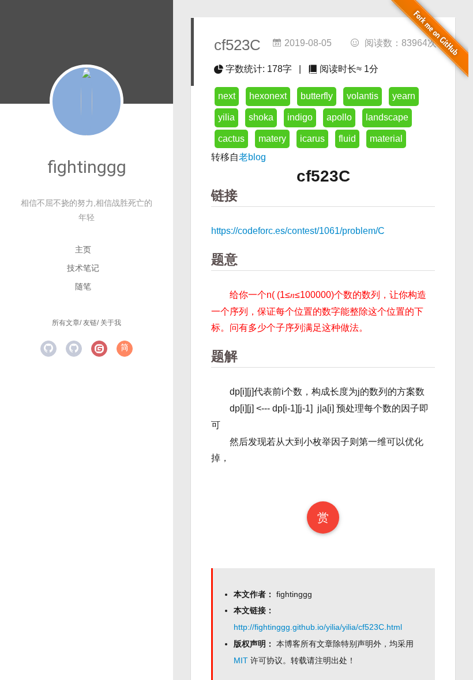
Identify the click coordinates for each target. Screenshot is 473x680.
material (386, 138)
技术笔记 (83, 268)
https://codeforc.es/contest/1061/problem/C (298, 231)
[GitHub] (48, 349)
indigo (300, 117)
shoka (261, 117)
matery (272, 138)
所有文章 (66, 323)
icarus (312, 138)
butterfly (317, 96)
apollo (339, 117)
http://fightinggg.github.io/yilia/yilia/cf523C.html (318, 627)
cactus (231, 138)
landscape (387, 117)
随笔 (83, 286)
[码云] (99, 349)
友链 (90, 323)
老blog (252, 157)
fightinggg (86, 167)
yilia (226, 117)
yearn (403, 96)
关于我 (110, 323)
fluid (347, 138)
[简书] (125, 349)
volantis (362, 96)
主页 (83, 249)
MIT (241, 660)
